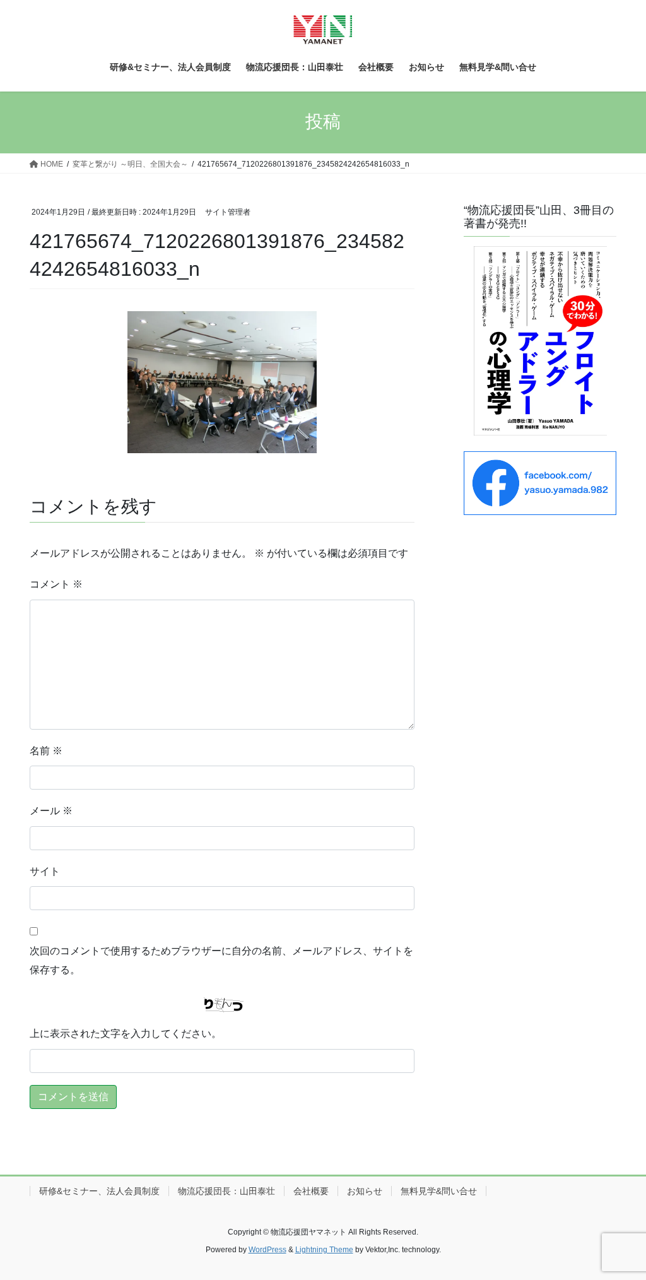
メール (51, 810)
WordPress (267, 1249)
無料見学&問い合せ (439, 1191)
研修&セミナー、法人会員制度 (99, 1191)
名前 (46, 750)
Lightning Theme (324, 1249)
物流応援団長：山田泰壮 (226, 1191)
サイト (45, 871)
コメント (56, 584)
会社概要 (311, 1191)
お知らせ (364, 1191)
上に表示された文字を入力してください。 (125, 1033)
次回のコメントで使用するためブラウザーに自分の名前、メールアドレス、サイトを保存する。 (221, 960)
